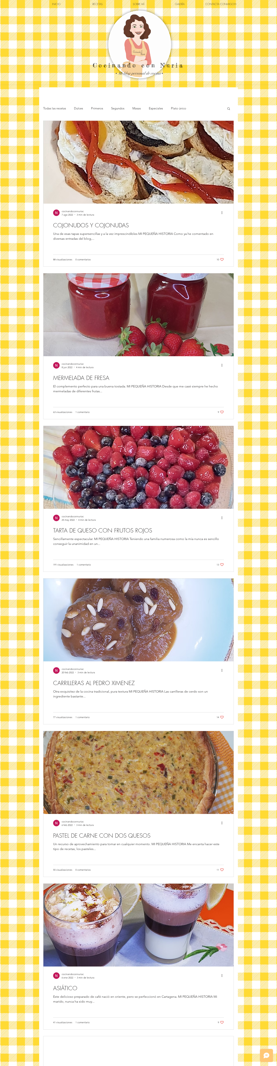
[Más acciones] (223, 212)
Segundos (117, 108)
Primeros (97, 108)
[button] (229, 109)
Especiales (156, 108)
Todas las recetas (54, 108)
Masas (136, 108)
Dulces (78, 108)
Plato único (178, 108)
